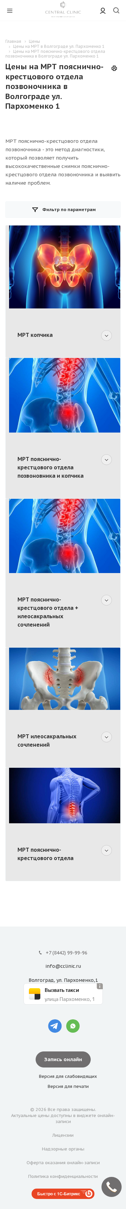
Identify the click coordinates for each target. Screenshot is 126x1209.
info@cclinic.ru (63, 966)
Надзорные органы (63, 1149)
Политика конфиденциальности (63, 1176)
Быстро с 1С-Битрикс (58, 1194)
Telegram (55, 1026)
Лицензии (63, 1135)
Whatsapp (73, 1026)
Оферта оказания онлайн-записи (63, 1163)
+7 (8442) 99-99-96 (66, 953)
